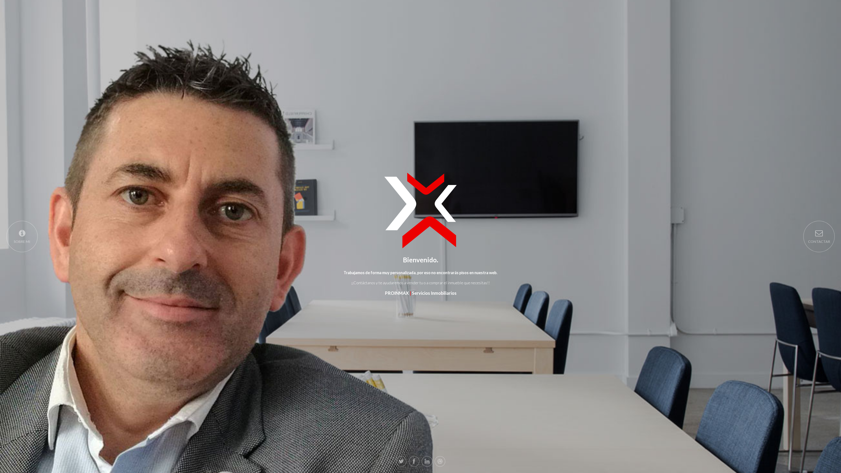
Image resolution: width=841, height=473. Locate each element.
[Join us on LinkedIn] (427, 461)
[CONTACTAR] (819, 236)
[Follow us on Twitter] (401, 461)
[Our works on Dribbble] (440, 461)
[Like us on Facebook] (414, 461)
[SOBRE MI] (22, 236)
